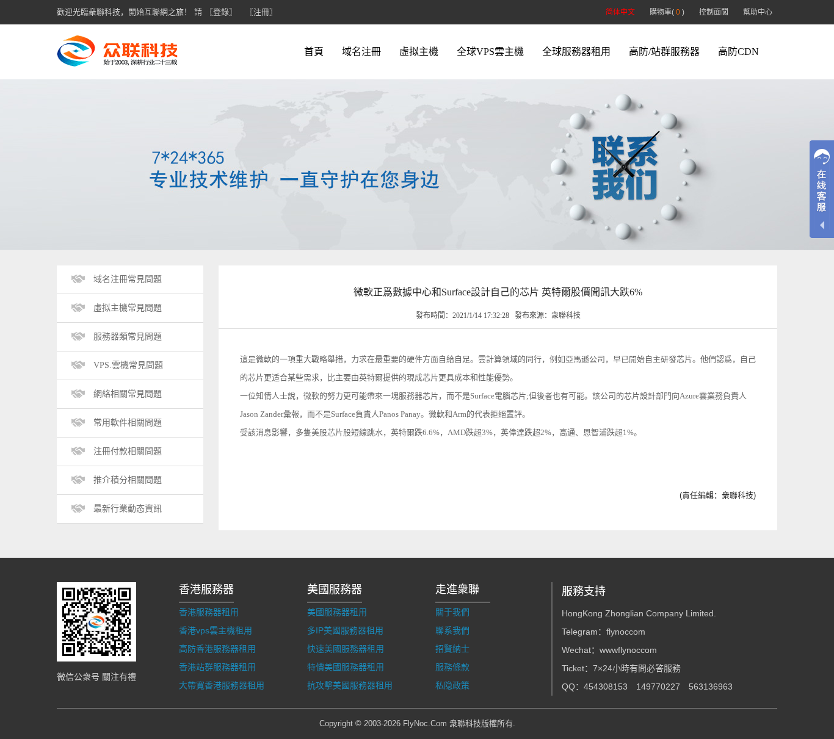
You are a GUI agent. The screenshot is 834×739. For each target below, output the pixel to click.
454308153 (606, 686)
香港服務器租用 (209, 612)
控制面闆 (713, 12)
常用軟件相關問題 (127, 422)
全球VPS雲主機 (490, 51)
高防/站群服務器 (664, 51)
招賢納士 (452, 649)
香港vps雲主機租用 (215, 630)
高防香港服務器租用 (217, 649)
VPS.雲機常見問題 (128, 365)
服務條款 (452, 667)
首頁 (314, 51)
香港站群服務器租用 (217, 667)
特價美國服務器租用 (345, 667)
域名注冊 (361, 51)
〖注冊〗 (261, 11)
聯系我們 (452, 630)
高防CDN (738, 51)
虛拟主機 (418, 51)
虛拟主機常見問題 (127, 307)
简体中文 (620, 12)
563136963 (711, 686)
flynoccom (625, 631)
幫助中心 (757, 12)
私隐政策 (452, 685)
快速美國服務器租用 (345, 649)
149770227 (658, 686)
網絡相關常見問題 (127, 393)
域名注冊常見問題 (127, 279)
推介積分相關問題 (127, 480)
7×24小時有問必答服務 (637, 668)
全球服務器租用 (576, 51)
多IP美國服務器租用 (345, 630)
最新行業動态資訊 (127, 508)
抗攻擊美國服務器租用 (350, 685)
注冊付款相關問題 (127, 451)
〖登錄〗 (221, 11)
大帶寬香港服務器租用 (221, 685)
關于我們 (452, 612)
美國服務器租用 (337, 612)
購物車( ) (667, 12)
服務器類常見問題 (127, 336)
